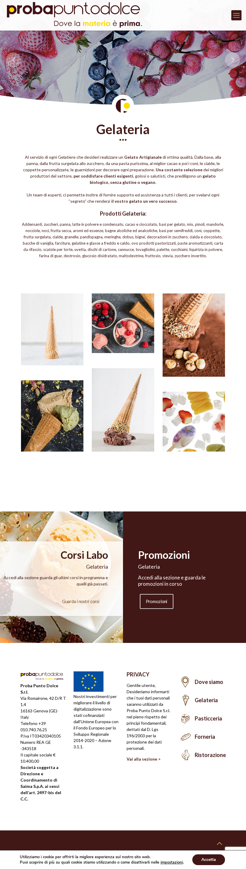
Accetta (208, 859)
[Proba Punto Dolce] (78, 15)
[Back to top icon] (219, 843)
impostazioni (171, 862)
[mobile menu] (236, 15)
